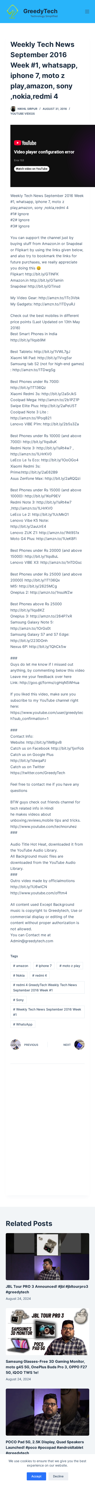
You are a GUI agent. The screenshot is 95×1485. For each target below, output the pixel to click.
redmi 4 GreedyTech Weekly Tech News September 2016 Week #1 (45, 987)
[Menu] (87, 11)
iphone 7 (44, 966)
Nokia (19, 975)
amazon (20, 966)
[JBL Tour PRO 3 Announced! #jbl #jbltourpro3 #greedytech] (47, 1256)
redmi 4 (39, 975)
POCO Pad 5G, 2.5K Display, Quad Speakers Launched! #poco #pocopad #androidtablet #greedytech (45, 1447)
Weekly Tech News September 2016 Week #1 (47, 1012)
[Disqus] (47, 1133)
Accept (36, 1476)
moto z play (69, 966)
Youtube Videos (22, 113)
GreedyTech (40, 11)
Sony (18, 1000)
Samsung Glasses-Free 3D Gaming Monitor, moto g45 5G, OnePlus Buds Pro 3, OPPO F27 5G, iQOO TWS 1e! (46, 1367)
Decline (58, 1476)
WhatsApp (23, 1024)
